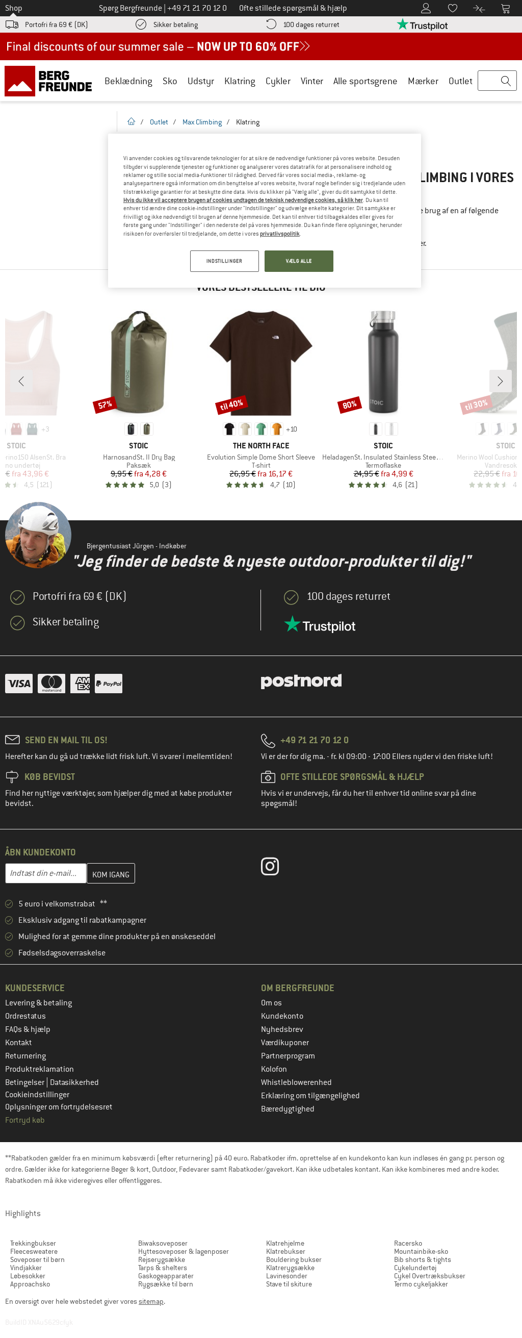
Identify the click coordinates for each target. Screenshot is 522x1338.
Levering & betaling (38, 1003)
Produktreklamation (39, 1069)
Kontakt (18, 1043)
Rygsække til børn (165, 1284)
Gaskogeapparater (166, 1275)
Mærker (423, 81)
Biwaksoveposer (163, 1243)
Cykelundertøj (415, 1267)
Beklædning (128, 81)
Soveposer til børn (37, 1259)
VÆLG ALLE (299, 261)
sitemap (151, 1301)
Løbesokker (27, 1275)
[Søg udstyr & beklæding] (497, 81)
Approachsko (30, 1284)
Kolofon (274, 1069)
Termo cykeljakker (421, 1284)
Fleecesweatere (34, 1251)
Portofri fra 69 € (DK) (56, 24)
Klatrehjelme (285, 1243)
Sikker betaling (175, 24)
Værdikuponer (285, 1043)
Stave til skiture (289, 1284)
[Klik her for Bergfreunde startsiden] (52, 80)
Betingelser (25, 1082)
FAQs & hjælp (27, 1029)
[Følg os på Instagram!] (277, 868)
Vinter (312, 81)
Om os (271, 1003)
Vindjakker (26, 1267)
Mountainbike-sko (421, 1251)
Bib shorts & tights (422, 1259)
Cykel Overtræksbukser (429, 1275)
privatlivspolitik (280, 233)
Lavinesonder (286, 1275)
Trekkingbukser (33, 1243)
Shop (13, 8)
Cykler (278, 81)
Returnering (25, 1056)
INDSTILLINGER (224, 261)
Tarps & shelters (162, 1267)
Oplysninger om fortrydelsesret (59, 1107)
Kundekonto (282, 1016)
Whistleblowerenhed (296, 1082)
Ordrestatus (25, 1016)
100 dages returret (311, 24)
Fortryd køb (25, 1120)
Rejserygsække (161, 1259)
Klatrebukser (285, 1251)
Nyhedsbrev (282, 1029)
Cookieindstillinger (37, 1095)
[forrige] (21, 381)
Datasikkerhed (74, 1082)
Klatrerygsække (290, 1267)
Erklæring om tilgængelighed (310, 1096)
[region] (264, 211)
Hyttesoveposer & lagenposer (183, 1251)
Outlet (461, 81)
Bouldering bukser (294, 1259)
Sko (170, 81)
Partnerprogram (288, 1056)
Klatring (239, 81)
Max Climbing (202, 122)
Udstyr (201, 81)
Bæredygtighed (288, 1109)
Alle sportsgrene (365, 81)
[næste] (500, 381)
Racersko (408, 1243)
